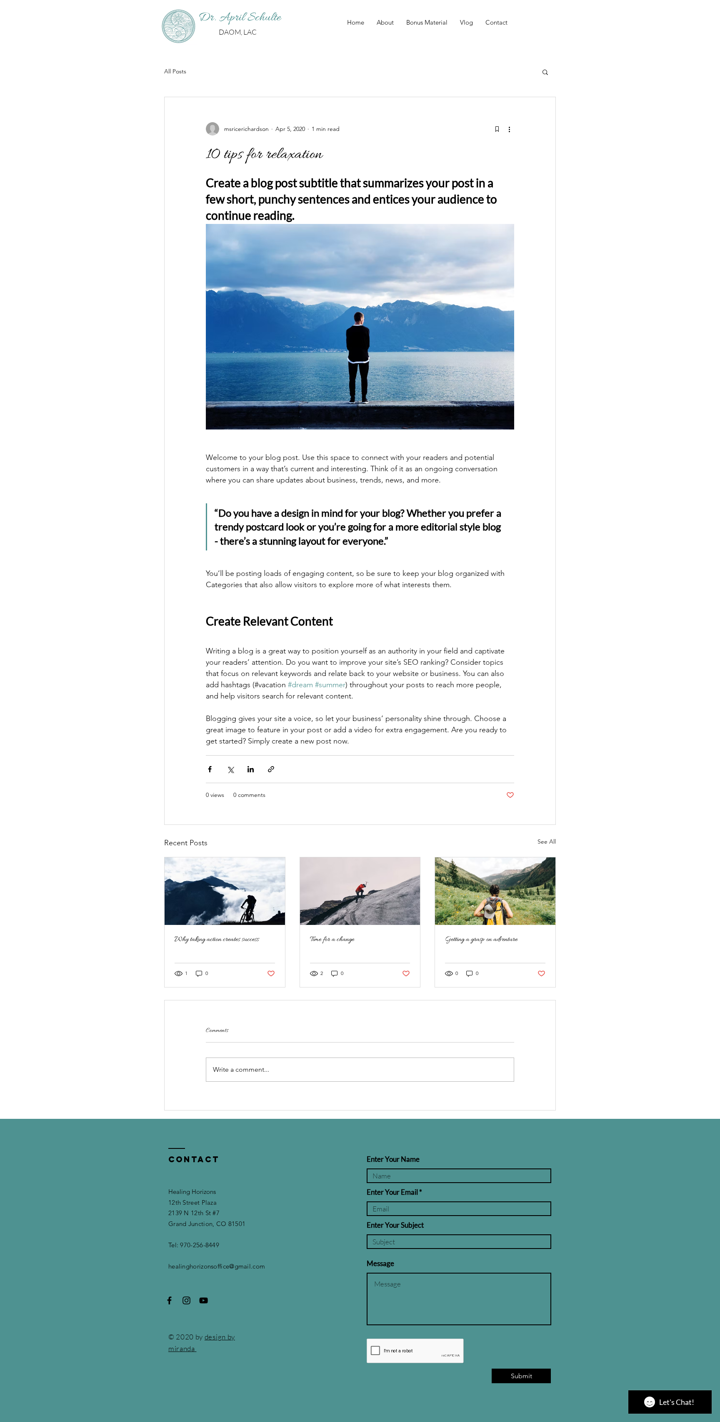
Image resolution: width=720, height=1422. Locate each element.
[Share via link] (271, 769)
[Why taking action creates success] (225, 891)
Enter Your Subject (395, 1225)
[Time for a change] (360, 891)
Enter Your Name (393, 1159)
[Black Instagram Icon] (186, 1300)
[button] (545, 71)
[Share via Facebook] (210, 769)
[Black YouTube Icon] (203, 1300)
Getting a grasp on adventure (481, 939)
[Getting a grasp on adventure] (495, 891)
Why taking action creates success (217, 939)
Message (380, 1263)
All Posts (175, 71)
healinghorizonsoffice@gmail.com (216, 1266)
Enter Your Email (392, 1192)
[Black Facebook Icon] (169, 1300)
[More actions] (509, 129)
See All (547, 841)
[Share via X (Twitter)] (230, 769)
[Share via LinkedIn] (251, 769)
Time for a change (332, 939)
